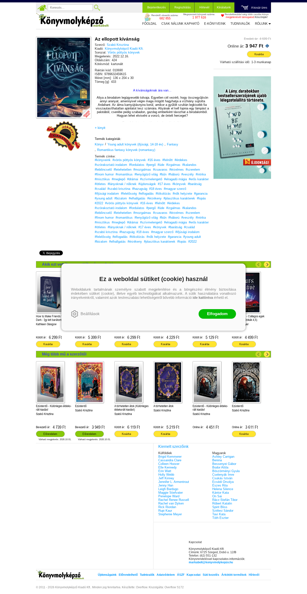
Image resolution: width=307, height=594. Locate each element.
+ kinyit (100, 128)
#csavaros (160, 169)
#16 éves (154, 160)
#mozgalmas (142, 169)
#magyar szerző (175, 189)
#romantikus (124, 174)
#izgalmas (173, 165)
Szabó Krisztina (118, 45)
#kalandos (189, 165)
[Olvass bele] (82, 110)
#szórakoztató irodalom (111, 165)
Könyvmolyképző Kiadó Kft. (124, 48)
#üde (161, 165)
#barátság (194, 184)
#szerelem (193, 169)
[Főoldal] (42, 7)
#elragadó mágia (175, 179)
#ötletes (100, 184)
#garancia (200, 193)
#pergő (151, 165)
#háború (173, 174)
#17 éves (164, 184)
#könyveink (103, 160)
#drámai (132, 179)
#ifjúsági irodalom (107, 193)
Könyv (99, 144)
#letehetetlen (122, 169)
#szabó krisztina (118, 189)
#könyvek (179, 184)
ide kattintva (203, 297)
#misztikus (102, 179)
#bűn (163, 174)
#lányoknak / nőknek (122, 184)
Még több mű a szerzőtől (64, 354)
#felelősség (129, 193)
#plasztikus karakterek (179, 198)
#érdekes (181, 160)
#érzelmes (176, 169)
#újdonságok (147, 184)
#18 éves (155, 189)
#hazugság (139, 189)
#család (100, 189)
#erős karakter (199, 179)
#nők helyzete (182, 193)
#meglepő (118, 179)
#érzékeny (154, 198)
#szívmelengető (151, 179)
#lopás (201, 198)
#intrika (201, 174)
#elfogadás (146, 193)
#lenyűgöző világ (146, 174)
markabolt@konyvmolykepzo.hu (211, 562)
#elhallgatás (137, 198)
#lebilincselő (103, 169)
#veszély (187, 174)
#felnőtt (167, 160)
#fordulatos (136, 165)
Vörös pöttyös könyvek (124, 52)
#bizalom (120, 198)
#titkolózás (163, 193)
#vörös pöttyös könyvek (129, 160)
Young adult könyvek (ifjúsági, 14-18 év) (135, 144)
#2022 (99, 203)
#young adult (103, 198)
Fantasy (172, 144)
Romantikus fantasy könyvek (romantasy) (126, 150)
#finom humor (104, 174)
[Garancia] (63, 136)
